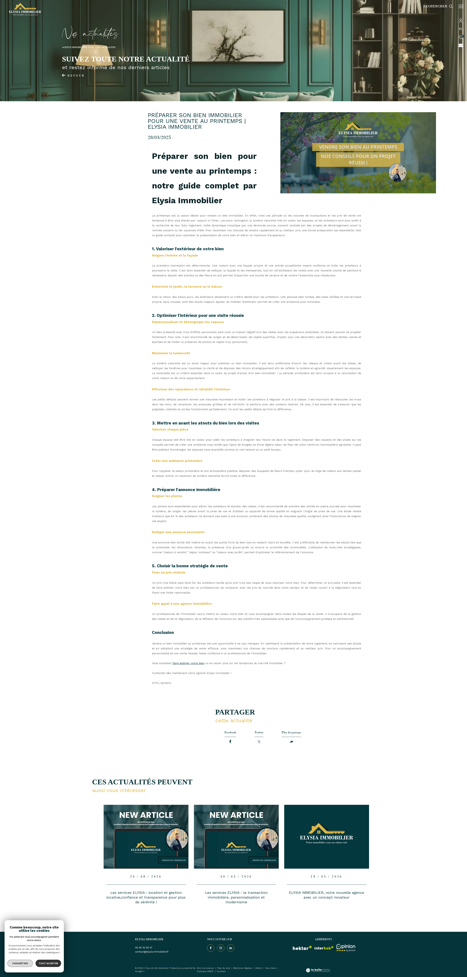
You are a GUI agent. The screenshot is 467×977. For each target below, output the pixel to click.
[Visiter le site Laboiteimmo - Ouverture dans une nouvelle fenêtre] (318, 970)
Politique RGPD (205, 971)
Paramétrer (20, 963)
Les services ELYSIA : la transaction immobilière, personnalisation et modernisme (236, 897)
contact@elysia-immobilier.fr (152, 951)
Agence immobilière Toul (78, 47)
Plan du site (224, 968)
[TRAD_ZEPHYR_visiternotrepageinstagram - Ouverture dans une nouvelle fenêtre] (220, 948)
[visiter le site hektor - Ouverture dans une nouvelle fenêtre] (302, 948)
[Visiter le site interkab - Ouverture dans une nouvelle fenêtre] (323, 948)
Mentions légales (243, 968)
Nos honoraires (206, 968)
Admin (259, 968)
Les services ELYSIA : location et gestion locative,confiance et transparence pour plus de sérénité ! (146, 897)
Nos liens (271, 968)
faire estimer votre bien (188, 663)
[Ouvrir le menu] (461, 6)
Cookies (221, 971)
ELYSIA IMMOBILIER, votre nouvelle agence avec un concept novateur (326, 894)
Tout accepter (48, 963)
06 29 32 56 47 (143, 947)
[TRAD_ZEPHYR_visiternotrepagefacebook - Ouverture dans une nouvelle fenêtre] (210, 948)
